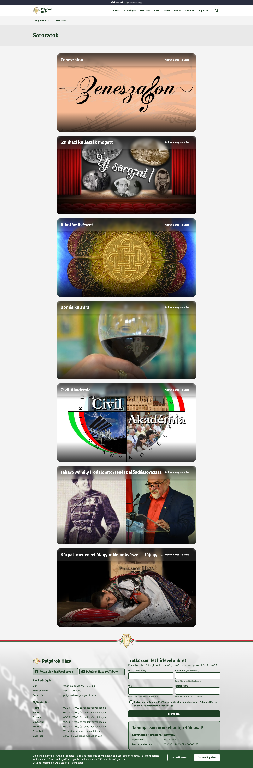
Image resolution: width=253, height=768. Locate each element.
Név (137, 670)
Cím (130, 685)
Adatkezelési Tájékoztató (69, 762)
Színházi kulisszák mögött (86, 142)
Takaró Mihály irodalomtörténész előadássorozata (111, 472)
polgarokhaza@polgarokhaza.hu (81, 695)
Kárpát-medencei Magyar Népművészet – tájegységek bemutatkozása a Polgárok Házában (112, 555)
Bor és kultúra (74, 307)
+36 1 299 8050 (72, 690)
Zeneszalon (71, 60)
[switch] (174, 704)
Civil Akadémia (75, 390)
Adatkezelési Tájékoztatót (162, 702)
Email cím (187, 670)
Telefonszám (181, 685)
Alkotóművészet (76, 225)
